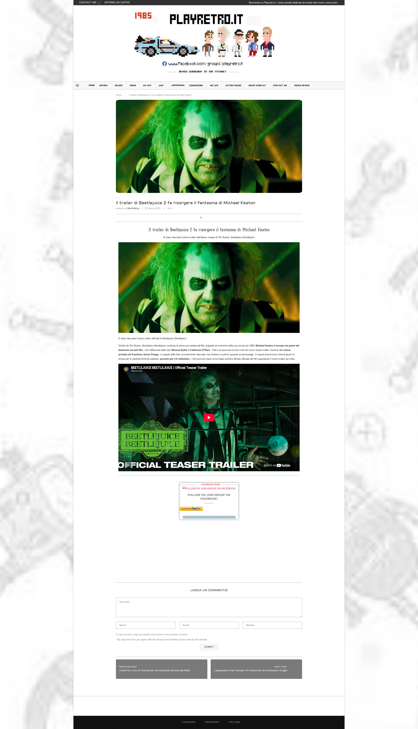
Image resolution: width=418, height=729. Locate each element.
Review (103, 86)
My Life (147, 86)
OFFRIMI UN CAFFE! (117, 2)
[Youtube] (339, 85)
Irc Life (214, 86)
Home (92, 85)
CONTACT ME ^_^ (90, 2)
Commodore (196, 86)
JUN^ (161, 86)
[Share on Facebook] (206, 217)
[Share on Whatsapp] (212, 217)
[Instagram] (335, 85)
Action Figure (233, 86)
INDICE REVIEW (302, 86)
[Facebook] (332, 85)
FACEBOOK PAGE (210, 484)
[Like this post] (203, 217)
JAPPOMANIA (177, 85)
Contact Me (280, 86)
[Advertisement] (209, 555)
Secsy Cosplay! (257, 86)
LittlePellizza (133, 208)
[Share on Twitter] (209, 217)
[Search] (321, 85)
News (133, 86)
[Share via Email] (216, 217)
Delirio (118, 86)
